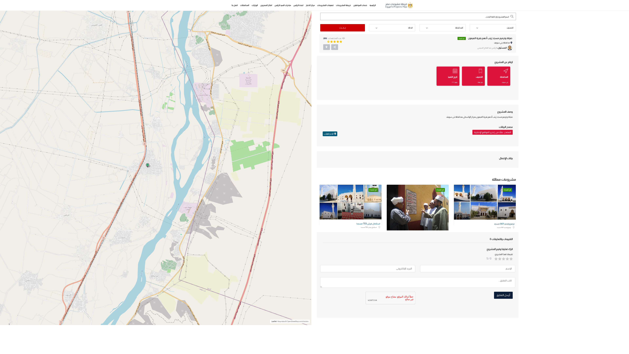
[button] (493, 28)
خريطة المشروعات (343, 5)
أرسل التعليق (503, 295)
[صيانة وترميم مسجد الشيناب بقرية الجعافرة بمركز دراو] (418, 208)
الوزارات (255, 5)
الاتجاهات (329, 133)
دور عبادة (480, 82)
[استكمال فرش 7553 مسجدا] (350, 202)
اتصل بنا (235, 5)
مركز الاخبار (310, 5)
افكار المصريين (266, 5)
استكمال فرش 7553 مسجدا (368, 223)
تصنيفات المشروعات (325, 5)
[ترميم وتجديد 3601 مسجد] (485, 202)
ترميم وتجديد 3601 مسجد (504, 224)
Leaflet (273, 321)
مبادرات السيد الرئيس (283, 5)
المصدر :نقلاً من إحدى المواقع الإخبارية (492, 132)
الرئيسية (373, 5)
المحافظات (244, 5)
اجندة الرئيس (298, 5)
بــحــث (342, 27)
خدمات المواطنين (360, 5)
